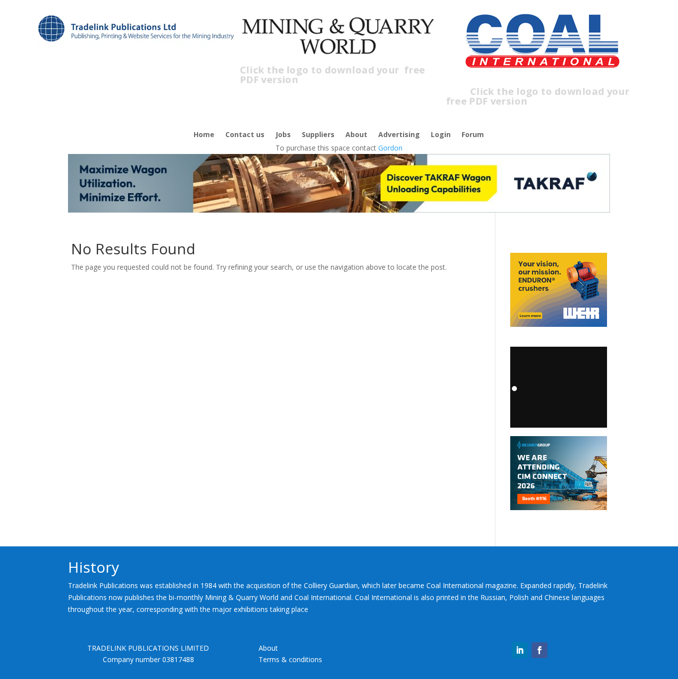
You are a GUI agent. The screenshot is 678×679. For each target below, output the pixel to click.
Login (441, 135)
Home (204, 135)
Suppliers (318, 135)
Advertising (399, 135)
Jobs (283, 135)
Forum (473, 135)
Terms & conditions (290, 659)
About (356, 135)
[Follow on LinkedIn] (520, 650)
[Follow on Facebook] (539, 650)
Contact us (245, 135)
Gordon (390, 147)
